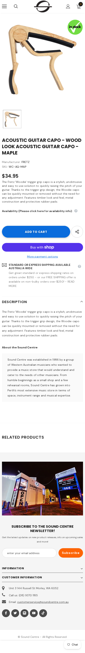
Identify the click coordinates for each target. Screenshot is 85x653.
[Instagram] (24, 613)
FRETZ (25, 162)
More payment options (42, 256)
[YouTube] (34, 613)
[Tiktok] (43, 613)
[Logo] (43, 6)
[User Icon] (68, 6)
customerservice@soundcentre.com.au (43, 602)
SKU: (5, 166)
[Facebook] (6, 613)
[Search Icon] (20, 6)
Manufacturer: (11, 162)
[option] (42, 59)
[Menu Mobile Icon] (4, 6)
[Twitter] (15, 613)
